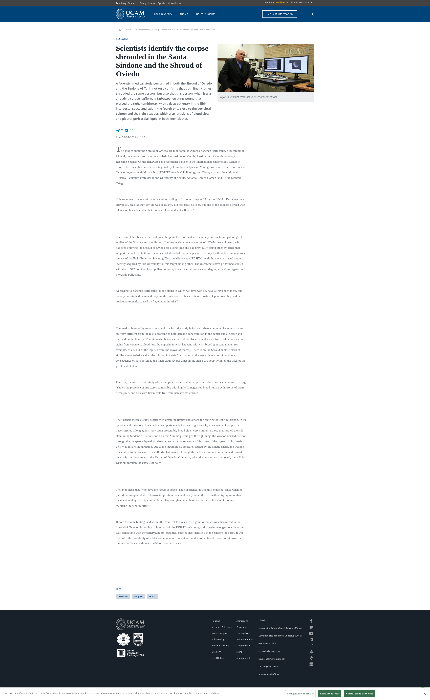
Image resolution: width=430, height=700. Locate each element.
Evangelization (148, 3)
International (174, 3)
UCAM (152, 596)
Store (239, 651)
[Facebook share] (118, 130)
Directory (216, 651)
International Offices (269, 674)
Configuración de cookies (300, 693)
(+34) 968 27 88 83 (270, 666)
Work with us (243, 633)
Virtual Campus (219, 633)
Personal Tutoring (220, 645)
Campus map (243, 645)
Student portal (284, 2)
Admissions (242, 620)
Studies (183, 14)
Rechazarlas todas (329, 693)
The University (163, 14)
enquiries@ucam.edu (269, 651)
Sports (161, 3)
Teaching (121, 3)
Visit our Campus (244, 639)
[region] (215, 694)
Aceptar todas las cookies (359, 693)
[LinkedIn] (126, 130)
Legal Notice (217, 658)
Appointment (243, 658)
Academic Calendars (221, 627)
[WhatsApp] (132, 130)
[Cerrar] (424, 693)
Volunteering (217, 639)
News (128, 29)
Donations (241, 627)
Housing (269, 2)
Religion (138, 596)
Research (133, 3)
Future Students (303, 2)
